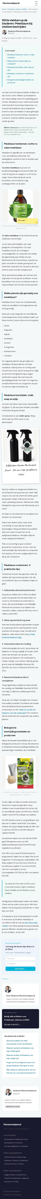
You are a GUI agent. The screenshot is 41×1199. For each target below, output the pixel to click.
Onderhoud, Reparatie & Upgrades (16, 1178)
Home (4, 9)
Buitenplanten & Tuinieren (13, 1143)
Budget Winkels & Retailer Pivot (15, 1175)
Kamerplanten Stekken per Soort (16, 1139)
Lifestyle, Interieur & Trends (14, 1164)
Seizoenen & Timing (11, 1182)
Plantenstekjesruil (11, 3)
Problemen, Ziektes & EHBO (17, 9)
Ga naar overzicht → (12, 1024)
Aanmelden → (20, 969)
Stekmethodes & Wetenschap (15, 1157)
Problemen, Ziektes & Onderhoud (16, 1160)
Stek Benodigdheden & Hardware (16, 1146)
